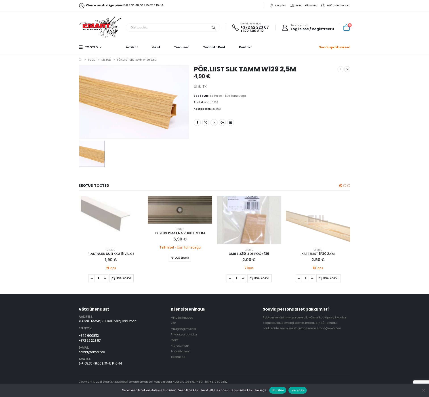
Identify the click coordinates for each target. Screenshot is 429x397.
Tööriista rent (214, 47)
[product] (111, 220)
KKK (173, 323)
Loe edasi (182, 258)
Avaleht (132, 47)
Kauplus (280, 5)
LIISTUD (216, 109)
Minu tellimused (307, 5)
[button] (341, 185)
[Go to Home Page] (80, 59)
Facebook (197, 122)
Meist (155, 47)
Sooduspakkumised (334, 47)
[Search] (213, 27)
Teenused (181, 47)
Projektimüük (180, 345)
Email (230, 122)
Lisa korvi (123, 278)
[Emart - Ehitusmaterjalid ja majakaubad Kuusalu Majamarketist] (101, 27)
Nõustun (277, 390)
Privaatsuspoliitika (184, 334)
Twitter (205, 122)
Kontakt (245, 47)
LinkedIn (214, 122)
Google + (222, 122)
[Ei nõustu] (423, 390)
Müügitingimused (338, 5)
